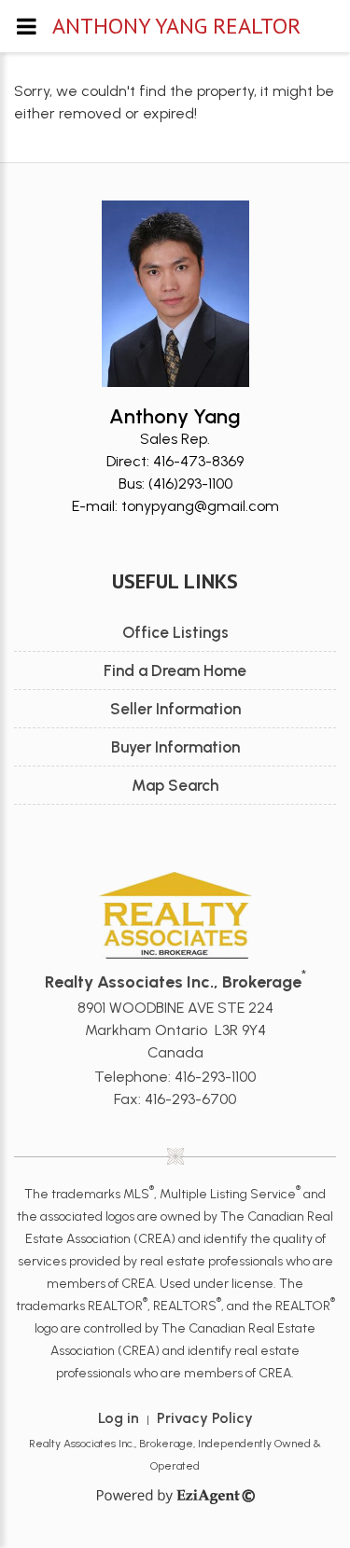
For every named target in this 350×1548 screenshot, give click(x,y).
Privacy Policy (205, 1418)
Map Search (175, 785)
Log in (118, 1418)
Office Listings (175, 632)
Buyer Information (175, 747)
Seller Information (175, 708)
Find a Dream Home (175, 670)
